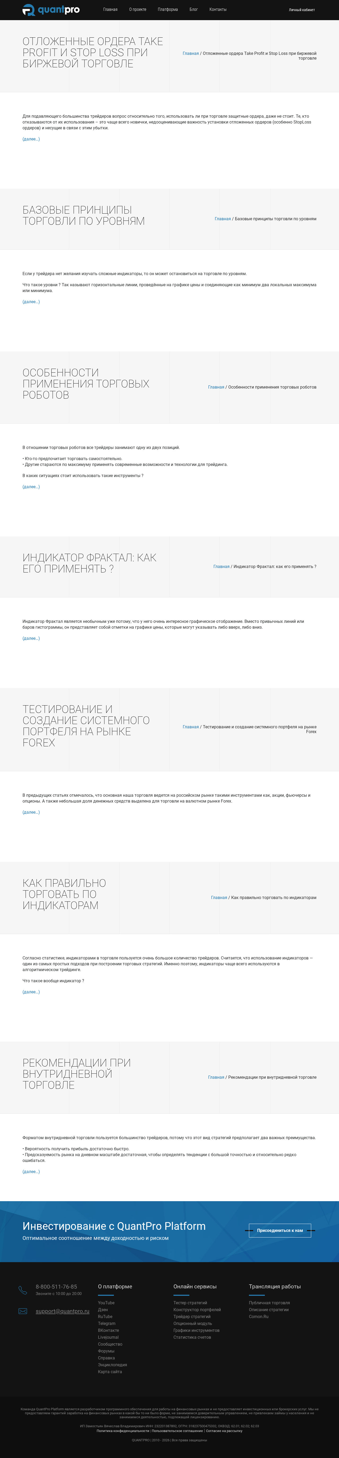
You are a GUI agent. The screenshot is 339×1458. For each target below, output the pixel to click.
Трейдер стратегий (192, 1316)
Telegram (106, 1323)
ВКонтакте (108, 1330)
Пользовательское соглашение (177, 1431)
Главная (110, 9)
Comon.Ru (259, 1316)
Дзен (103, 1309)
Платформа (168, 9)
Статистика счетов (192, 1337)
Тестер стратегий (190, 1302)
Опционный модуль (192, 1323)
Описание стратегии (269, 1309)
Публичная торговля (269, 1302)
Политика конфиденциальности (123, 1431)
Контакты (217, 9)
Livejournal (108, 1337)
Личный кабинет (302, 10)
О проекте (137, 9)
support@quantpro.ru (63, 1311)
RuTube (105, 1316)
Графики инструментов (196, 1330)
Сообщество (110, 1344)
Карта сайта (110, 1371)
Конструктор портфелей (197, 1309)
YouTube (106, 1302)
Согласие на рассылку (224, 1431)
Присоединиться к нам (280, 1230)
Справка (106, 1357)
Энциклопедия (112, 1364)
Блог (194, 9)
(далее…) (31, 139)
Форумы (106, 1351)
